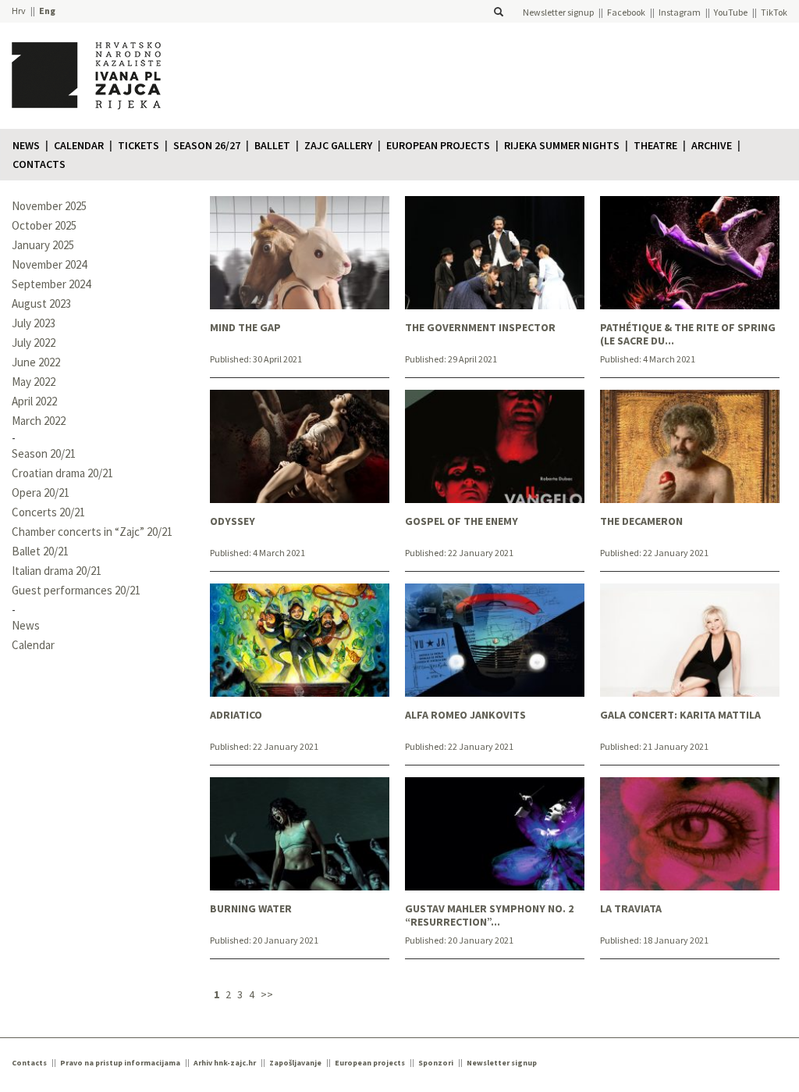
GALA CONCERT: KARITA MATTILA (680, 715)
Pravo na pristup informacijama (120, 1063)
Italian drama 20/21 (56, 570)
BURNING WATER (251, 908)
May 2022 (33, 381)
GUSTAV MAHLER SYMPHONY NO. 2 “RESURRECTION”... (489, 915)
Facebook (626, 12)
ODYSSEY (232, 521)
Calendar (79, 145)
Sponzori (435, 1063)
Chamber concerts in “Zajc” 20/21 (92, 531)
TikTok (774, 12)
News (26, 145)
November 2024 (49, 264)
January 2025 (43, 244)
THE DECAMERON (641, 521)
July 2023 (33, 323)
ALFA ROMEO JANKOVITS (465, 715)
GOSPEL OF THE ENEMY (461, 521)
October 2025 (44, 225)
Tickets (138, 145)
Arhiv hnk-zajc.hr (225, 1063)
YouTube (731, 12)
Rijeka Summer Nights (562, 145)
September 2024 (51, 284)
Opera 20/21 (40, 492)
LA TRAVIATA (631, 908)
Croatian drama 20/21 (62, 473)
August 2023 (41, 303)
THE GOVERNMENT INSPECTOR (480, 327)
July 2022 (33, 342)
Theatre (655, 145)
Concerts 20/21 (48, 512)
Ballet (272, 145)
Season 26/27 (206, 145)
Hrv (19, 10)
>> (267, 994)
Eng (47, 10)
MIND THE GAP (245, 327)
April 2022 (34, 401)
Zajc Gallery (338, 145)
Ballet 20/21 (40, 551)
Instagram (680, 12)
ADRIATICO (236, 715)
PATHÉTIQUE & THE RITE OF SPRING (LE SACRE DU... (688, 334)
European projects (438, 145)
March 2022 (39, 420)
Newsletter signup (558, 12)
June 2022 (36, 362)
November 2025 (49, 205)
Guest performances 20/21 (76, 590)
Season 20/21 (44, 453)
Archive (711, 145)
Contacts (39, 164)
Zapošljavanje (295, 1063)
